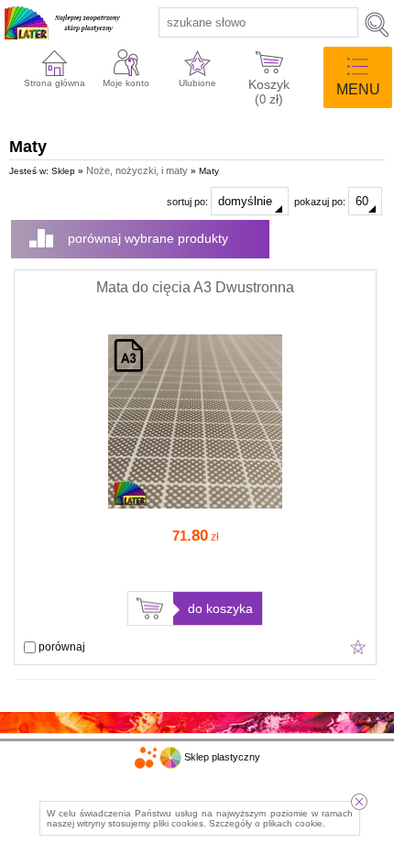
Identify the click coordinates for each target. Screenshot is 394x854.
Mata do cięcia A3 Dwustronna (195, 287)
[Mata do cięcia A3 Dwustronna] (195, 504)
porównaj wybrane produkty (148, 238)
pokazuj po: (321, 201)
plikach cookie (293, 823)
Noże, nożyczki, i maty (137, 170)
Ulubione (197, 83)
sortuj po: (189, 201)
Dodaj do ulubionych (358, 647)
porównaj (60, 646)
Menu (358, 89)
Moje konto (126, 83)
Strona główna (54, 83)
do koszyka (220, 608)
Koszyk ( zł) (269, 90)
